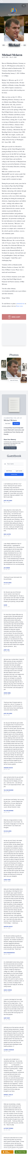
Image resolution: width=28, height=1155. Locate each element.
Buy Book (16, 423)
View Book (7, 423)
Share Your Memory (10, 448)
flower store (19, 306)
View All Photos (14, 380)
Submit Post (14, 474)
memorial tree (21, 303)
